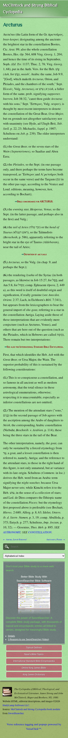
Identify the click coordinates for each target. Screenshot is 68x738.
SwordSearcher (16, 713)
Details (11, 636)
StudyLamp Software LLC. (16, 705)
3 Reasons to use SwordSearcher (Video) (28, 639)
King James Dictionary (34, 674)
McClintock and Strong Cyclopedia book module (35, 709)
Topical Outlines (34, 647)
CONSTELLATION (39, 532)
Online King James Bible (34, 668)
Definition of (35, 254)
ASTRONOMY (11, 532)
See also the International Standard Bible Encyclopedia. (35, 347)
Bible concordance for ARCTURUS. (35, 201)
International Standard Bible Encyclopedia (34, 661)
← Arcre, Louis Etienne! (15, 539)
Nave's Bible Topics (34, 654)
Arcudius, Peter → (55, 539)
